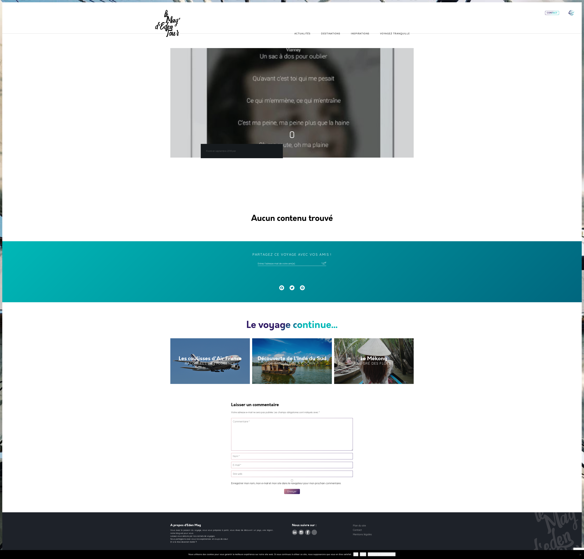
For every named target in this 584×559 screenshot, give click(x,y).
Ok (356, 554)
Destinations (330, 33)
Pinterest (314, 531)
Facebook (307, 531)
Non (363, 554)
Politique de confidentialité (381, 554)
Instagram (301, 531)
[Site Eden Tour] (571, 13)
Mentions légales (362, 534)
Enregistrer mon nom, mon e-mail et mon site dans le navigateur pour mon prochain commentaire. (286, 483)
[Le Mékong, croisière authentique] (374, 361)
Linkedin (294, 531)
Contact (552, 13)
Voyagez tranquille (395, 33)
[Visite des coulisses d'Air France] (210, 361)
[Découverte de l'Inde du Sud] (292, 361)
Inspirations (360, 33)
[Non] (580, 554)
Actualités (302, 33)
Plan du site (359, 525)
